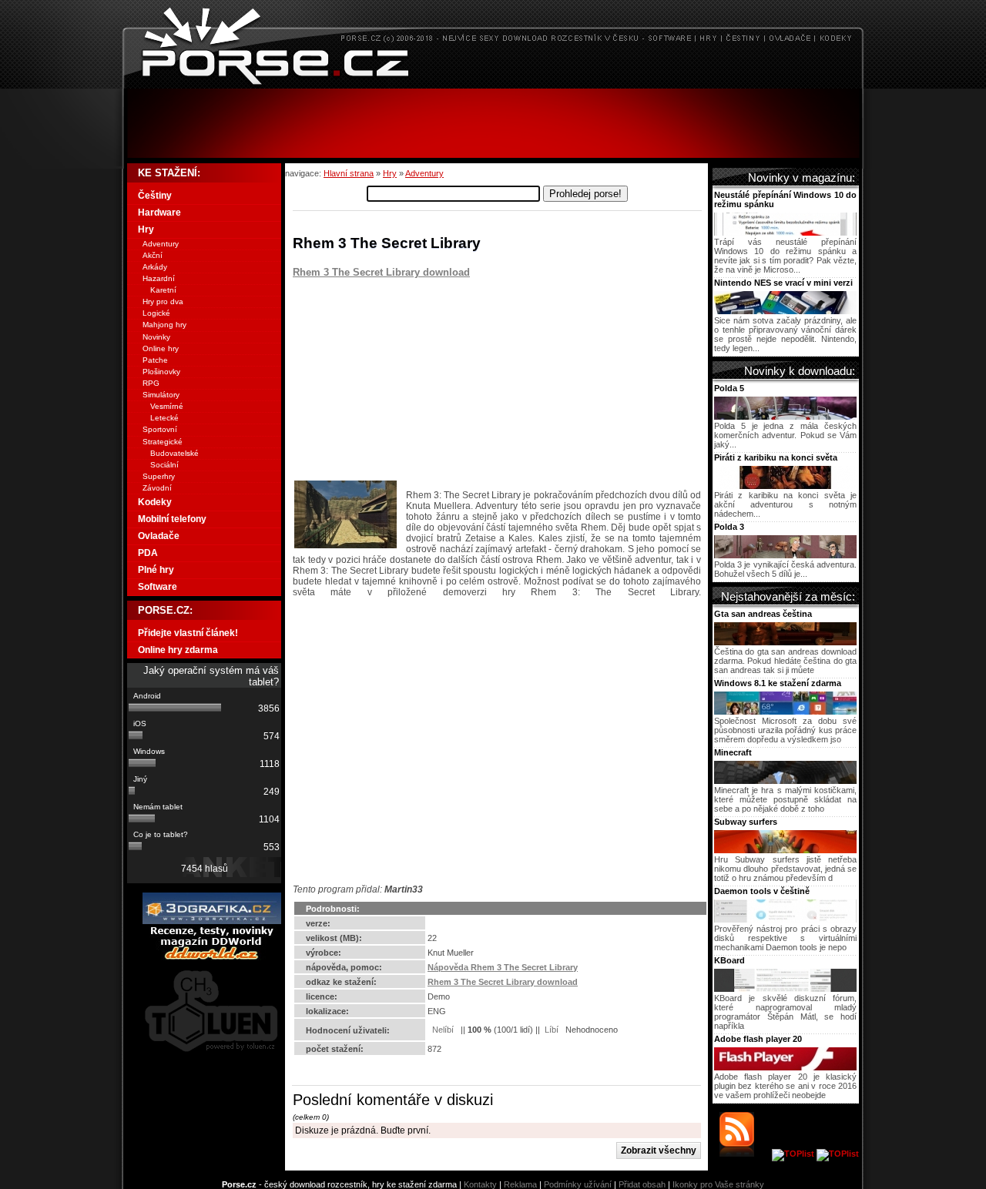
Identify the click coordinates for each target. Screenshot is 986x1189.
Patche (155, 360)
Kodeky (155, 502)
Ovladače (158, 536)
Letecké (164, 418)
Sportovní (160, 429)
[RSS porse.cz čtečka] (744, 1153)
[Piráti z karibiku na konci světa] (785, 486)
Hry (390, 173)
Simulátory (161, 394)
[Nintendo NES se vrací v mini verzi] (785, 311)
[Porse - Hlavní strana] (493, 84)
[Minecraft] (785, 780)
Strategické (163, 441)
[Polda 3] (785, 555)
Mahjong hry (164, 324)
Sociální (164, 465)
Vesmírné (166, 406)
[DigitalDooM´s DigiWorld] (212, 957)
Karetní (163, 290)
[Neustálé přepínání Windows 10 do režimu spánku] (785, 232)
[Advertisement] (493, 123)
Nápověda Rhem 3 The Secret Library (503, 967)
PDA (148, 553)
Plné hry (156, 569)
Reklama (520, 1184)
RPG (151, 383)
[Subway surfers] (785, 850)
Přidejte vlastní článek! (188, 633)
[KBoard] (785, 988)
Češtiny (155, 195)
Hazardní (159, 278)
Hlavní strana (349, 173)
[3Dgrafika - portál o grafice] (212, 921)
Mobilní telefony (172, 519)
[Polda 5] (785, 416)
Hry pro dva (163, 301)
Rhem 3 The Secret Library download (381, 272)
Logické (156, 313)
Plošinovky (161, 371)
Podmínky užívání (578, 1184)
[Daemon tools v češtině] (785, 919)
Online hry (161, 348)
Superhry (159, 476)
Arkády (155, 267)
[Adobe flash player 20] (785, 1067)
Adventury (424, 173)
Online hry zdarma (178, 650)
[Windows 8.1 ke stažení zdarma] (785, 711)
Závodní (157, 488)
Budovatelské (174, 453)
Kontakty (480, 1184)
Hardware (159, 212)
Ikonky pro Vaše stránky (718, 1184)
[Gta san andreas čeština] (785, 642)
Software (157, 586)
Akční (153, 255)
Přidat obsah (642, 1184)
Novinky (156, 337)
